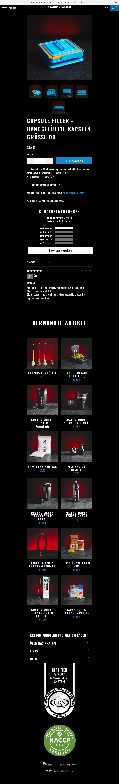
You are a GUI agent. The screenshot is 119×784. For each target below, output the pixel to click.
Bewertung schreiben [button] (60, 250)
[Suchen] (106, 8)
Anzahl (30, 154)
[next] (88, 47)
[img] (34, 271)
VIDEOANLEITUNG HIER (73, 192)
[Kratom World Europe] (59, 8)
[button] (46, 228)
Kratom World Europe (63, 771)
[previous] (30, 47)
